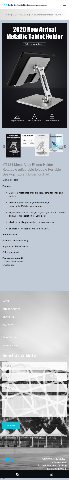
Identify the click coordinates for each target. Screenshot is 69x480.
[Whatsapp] (52, 474)
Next (65, 146)
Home (7, 15)
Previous (4, 146)
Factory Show (10, 346)
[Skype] (17, 474)
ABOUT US (8, 317)
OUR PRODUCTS (20, 15)
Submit (11, 425)
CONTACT (7, 325)
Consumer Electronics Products (46, 15)
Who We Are (9, 338)
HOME (5, 301)
